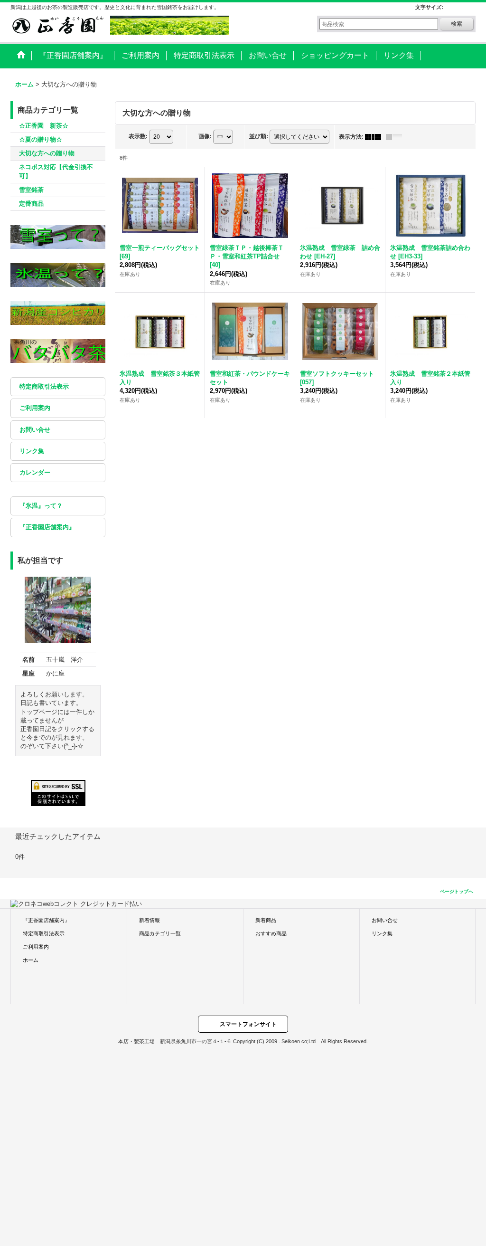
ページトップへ (456, 891)
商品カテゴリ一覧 (160, 933)
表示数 (138, 136)
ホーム (30, 960)
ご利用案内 (34, 407)
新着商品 (265, 920)
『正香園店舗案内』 (47, 527)
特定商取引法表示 (44, 386)
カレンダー (34, 472)
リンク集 (31, 451)
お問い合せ (34, 429)
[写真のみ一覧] (375, 136)
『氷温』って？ (41, 505)
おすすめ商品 (271, 933)
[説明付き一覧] (396, 136)
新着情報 (149, 920)
